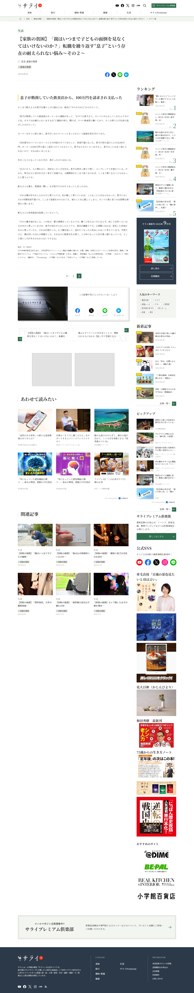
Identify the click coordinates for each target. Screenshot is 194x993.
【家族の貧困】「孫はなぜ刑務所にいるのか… (73, 555)
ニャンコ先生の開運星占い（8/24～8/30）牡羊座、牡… (165, 152)
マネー (157, 304)
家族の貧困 (38, 19)
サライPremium (128, 968)
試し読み (155, 268)
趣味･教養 (79, 12)
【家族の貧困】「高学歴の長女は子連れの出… (73, 604)
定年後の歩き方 (148, 308)
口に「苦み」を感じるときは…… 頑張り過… (165, 362)
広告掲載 (155, 971)
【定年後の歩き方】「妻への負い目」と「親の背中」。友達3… (165, 204)
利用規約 (155, 975)
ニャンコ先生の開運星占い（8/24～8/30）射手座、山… (165, 117)
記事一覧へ (165, 403)
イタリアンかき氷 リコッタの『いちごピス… (165, 348)
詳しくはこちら (156, 536)
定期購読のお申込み (160, 967)
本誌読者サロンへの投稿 (161, 963)
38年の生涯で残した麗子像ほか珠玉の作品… (165, 334)
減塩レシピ (146, 304)
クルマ (157, 300)
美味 (29, 12)
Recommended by (111, 498)
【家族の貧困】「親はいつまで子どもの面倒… (35, 555)
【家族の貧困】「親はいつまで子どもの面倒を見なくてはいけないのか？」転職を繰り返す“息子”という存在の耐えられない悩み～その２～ (95, 19)
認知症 (167, 304)
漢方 (151, 312)
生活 (129, 12)
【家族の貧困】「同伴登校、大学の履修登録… (35, 604)
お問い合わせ (157, 978)
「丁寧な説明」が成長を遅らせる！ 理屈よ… (165, 376)
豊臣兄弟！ (146, 300)
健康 (105, 12)
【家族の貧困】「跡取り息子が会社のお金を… (110, 555)
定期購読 (155, 276)
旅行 (53, 12)
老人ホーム (162, 308)
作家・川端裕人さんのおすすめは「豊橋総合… (165, 390)
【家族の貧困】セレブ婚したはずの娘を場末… (110, 604)
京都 (143, 312)
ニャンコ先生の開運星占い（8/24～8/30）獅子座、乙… (165, 170)
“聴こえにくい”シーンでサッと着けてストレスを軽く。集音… (165, 99)
